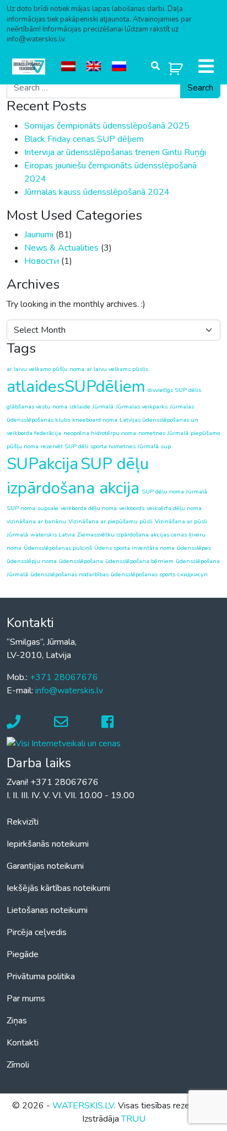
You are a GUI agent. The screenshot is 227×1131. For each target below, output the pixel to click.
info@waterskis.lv (69, 690)
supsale (47, 508)
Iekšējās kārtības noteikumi (58, 888)
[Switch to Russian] (119, 67)
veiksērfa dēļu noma (174, 508)
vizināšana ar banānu (36, 521)
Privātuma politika (41, 976)
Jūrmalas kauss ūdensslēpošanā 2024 (97, 192)
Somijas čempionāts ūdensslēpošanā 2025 (107, 126)
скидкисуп (192, 574)
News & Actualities (61, 248)
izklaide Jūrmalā (91, 406)
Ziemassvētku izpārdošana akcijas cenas (132, 534)
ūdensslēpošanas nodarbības (69, 574)
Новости (41, 261)
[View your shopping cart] (176, 66)
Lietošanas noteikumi (47, 910)
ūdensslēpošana (81, 561)
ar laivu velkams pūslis (117, 369)
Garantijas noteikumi (45, 866)
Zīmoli (18, 1065)
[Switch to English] (93, 67)
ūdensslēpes (194, 548)
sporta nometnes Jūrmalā (124, 446)
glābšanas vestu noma (37, 406)
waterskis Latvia (52, 534)
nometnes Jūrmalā (163, 433)
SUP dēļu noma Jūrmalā (174, 491)
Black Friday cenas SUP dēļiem (84, 139)
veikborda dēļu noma (89, 508)
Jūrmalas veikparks (141, 406)
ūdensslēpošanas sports (143, 574)
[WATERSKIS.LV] (29, 67)
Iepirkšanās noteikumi (48, 844)
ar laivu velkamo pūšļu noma (45, 369)
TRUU (133, 1119)
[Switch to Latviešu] (68, 67)
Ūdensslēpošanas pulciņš (58, 548)
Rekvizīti (23, 822)
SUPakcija (42, 464)
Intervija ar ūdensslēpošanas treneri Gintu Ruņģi (115, 152)
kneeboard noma (94, 420)
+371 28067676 (64, 677)
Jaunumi (38, 235)
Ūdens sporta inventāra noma (134, 548)
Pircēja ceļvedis (37, 932)
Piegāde (23, 954)
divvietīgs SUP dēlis (174, 390)
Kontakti (23, 1043)
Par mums (26, 998)
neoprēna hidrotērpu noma (99, 433)
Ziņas (17, 1021)
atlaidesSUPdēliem (76, 386)
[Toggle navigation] (206, 66)
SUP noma (21, 508)
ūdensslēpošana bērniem (139, 561)
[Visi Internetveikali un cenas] (64, 743)
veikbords (131, 508)
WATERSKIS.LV (83, 1106)
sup (166, 446)
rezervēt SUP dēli (64, 446)
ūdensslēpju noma (32, 561)
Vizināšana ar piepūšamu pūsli (110, 521)
